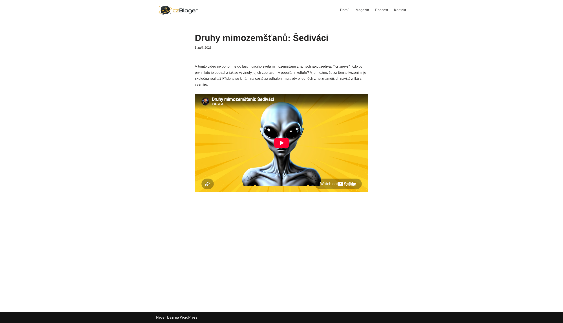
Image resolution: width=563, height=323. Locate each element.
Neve (160, 317)
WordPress (188, 317)
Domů (344, 10)
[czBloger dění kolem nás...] (179, 10)
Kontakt (400, 10)
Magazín (362, 10)
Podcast (381, 10)
